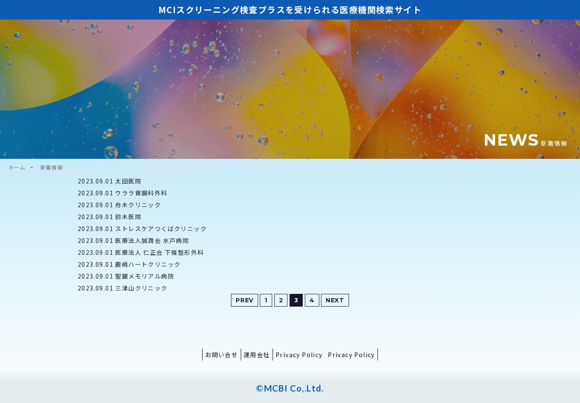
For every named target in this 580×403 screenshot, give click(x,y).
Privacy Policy (299, 354)
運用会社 (257, 354)
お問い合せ (221, 354)
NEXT (335, 300)
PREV (244, 300)
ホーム (16, 167)
